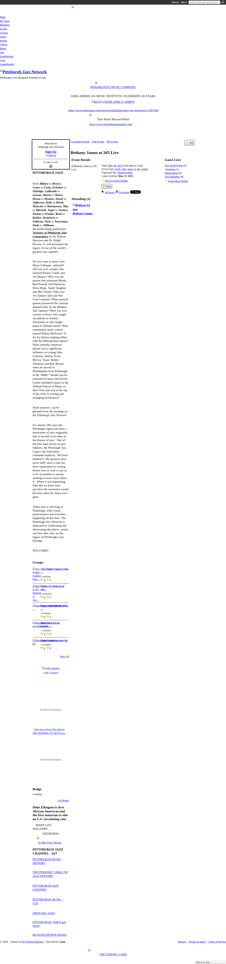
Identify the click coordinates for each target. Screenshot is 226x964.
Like (108, 186)
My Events (112, 141)
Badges (182, 941)
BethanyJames (125, 172)
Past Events (98, 141)
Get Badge (63, 800)
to (135, 169)
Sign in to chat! (203, 962)
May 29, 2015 (115, 165)
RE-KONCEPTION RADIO (50, 935)
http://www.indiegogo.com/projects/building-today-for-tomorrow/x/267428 (113, 110)
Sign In (184, 2)
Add (191, 142)
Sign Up (175, 2)
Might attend (171, 173)
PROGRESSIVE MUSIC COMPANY (113, 87)
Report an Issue (197, 941)
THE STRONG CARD (113, 954)
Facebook (124, 192)
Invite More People (178, 181)
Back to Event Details (116, 180)
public (145, 169)
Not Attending (172, 176)
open (130, 169)
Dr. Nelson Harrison (32, 941)
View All (64, 656)
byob (117, 169)
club (124, 169)
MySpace (110, 192)
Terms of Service (217, 941)
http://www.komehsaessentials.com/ (111, 124)
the (138, 169)
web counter (51, 672)
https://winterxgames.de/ (54, 640)
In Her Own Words (49, 842)
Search (223, 2)
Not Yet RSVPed (174, 165)
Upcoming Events (80, 141)
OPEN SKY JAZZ (44, 913)
